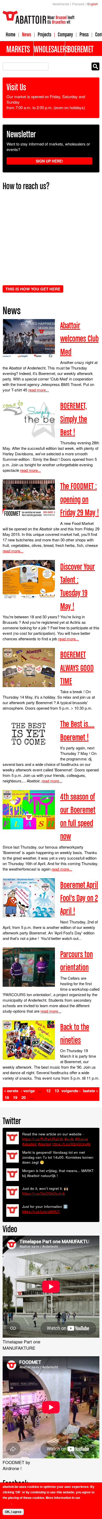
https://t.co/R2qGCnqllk (71, 1143)
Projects (44, 34)
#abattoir (29, 1143)
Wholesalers (49, 48)
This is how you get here (32, 289)
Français (78, 4)
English (92, 4)
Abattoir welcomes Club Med (79, 338)
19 (15, 1097)
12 (48, 1091)
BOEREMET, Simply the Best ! (73, 418)
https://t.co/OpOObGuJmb (43, 1193)
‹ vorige (28, 1091)
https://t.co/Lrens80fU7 (41, 1211)
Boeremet (80, 48)
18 (7, 1097)
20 (23, 1097)
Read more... (38, 390)
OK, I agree (13, 1512)
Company (65, 34)
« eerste (11, 1091)
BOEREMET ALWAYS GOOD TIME (77, 667)
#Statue (81, 1138)
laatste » (90, 1091)
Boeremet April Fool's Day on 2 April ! (79, 897)
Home (10, 34)
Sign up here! (49, 161)
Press (84, 34)
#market (44, 1143)
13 (57, 1091)
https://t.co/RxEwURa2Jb (42, 1138)
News (26, 34)
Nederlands (61, 4)
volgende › (71, 1091)
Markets (18, 48)
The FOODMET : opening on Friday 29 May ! (79, 499)
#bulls (69, 1138)
